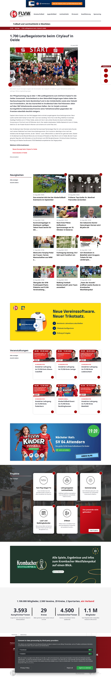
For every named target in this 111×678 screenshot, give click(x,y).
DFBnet (67, 521)
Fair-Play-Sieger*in (43, 488)
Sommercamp (90, 488)
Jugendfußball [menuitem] (51, 14)
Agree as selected (85, 668)
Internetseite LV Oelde (20, 153)
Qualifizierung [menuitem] (86, 14)
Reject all (70, 668)
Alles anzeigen (14, 180)
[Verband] (106, 81)
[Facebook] (11, 45)
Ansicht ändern (14, 182)
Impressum (14, 634)
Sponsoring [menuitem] (97, 14)
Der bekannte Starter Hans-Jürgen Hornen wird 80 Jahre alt (90, 225)
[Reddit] (21, 45)
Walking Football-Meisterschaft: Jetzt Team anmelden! (67, 284)
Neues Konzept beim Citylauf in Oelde (25, 149)
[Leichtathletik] (106, 76)
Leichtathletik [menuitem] (64, 14)
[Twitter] (16, 45)
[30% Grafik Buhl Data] (55, 3)
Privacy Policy (24, 668)
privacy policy (30, 662)
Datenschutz (23, 634)
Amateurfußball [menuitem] (39, 14)
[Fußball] (106, 70)
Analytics (23, 653)
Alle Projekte (94, 530)
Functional (23, 649)
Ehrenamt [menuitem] (75, 14)
